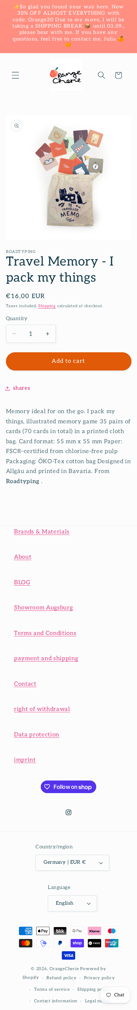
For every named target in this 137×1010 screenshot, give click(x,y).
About (22, 556)
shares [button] (22, 388)
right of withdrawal (42, 709)
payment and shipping (46, 658)
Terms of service (52, 989)
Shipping (47, 306)
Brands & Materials (42, 531)
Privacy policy (99, 978)
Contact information (56, 1001)
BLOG (22, 582)
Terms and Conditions (45, 633)
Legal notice (98, 1001)
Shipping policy (94, 989)
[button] (15, 75)
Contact (25, 683)
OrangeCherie (64, 969)
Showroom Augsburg (43, 607)
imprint (25, 759)
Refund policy (61, 978)
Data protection (36, 734)
